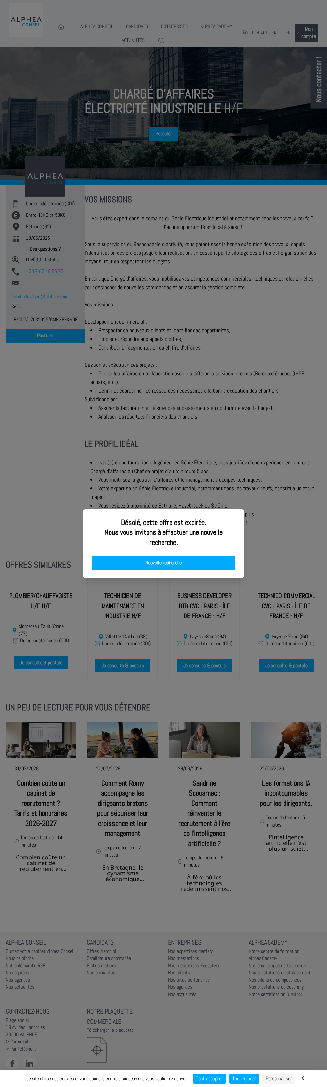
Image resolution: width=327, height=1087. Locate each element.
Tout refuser (244, 1078)
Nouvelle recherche (163, 563)
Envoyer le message (256, 178)
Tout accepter (209, 1078)
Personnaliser (279, 1078)
